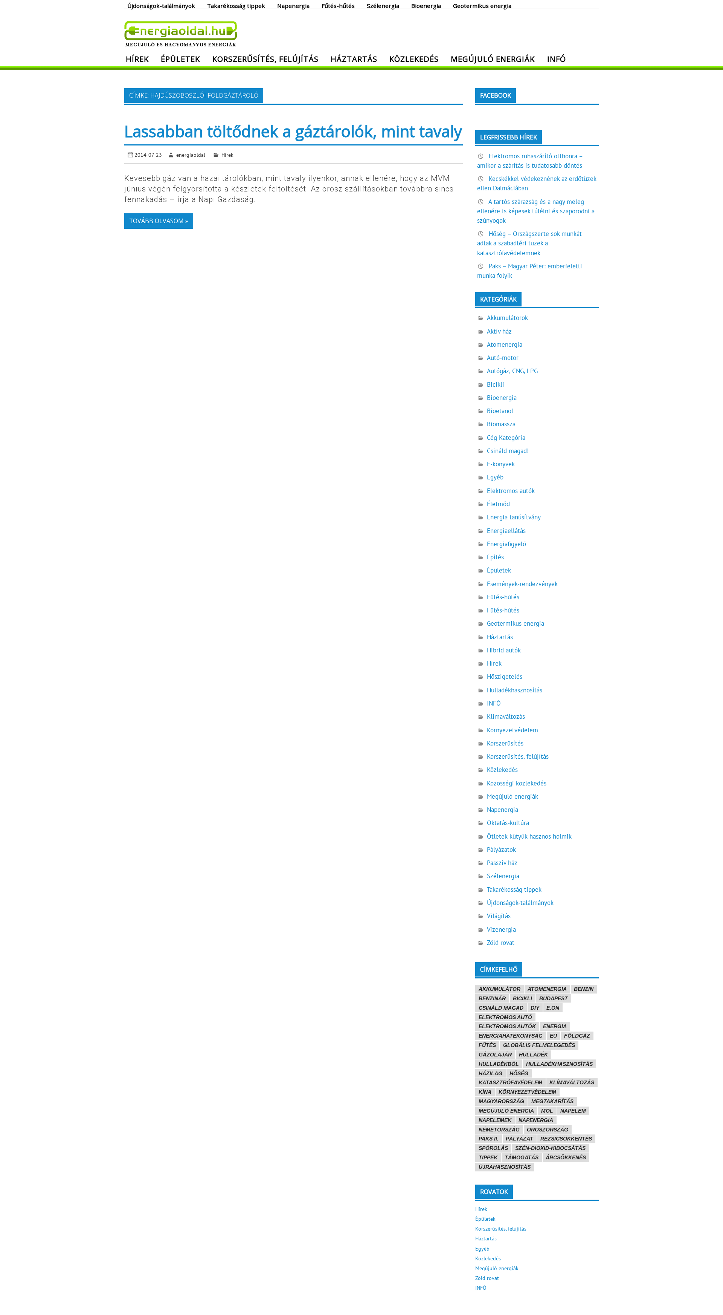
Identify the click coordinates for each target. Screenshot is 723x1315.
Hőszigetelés (504, 676)
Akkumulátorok (507, 318)
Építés (495, 557)
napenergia (536, 1120)
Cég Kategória (506, 437)
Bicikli (495, 384)
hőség (518, 1073)
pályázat (519, 1139)
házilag (490, 1073)
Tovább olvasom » (158, 221)
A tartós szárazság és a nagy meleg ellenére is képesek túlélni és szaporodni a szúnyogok (536, 211)
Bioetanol (500, 411)
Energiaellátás (506, 531)
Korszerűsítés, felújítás (265, 59)
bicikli (522, 998)
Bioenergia (426, 5)
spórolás (493, 1148)
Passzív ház (502, 863)
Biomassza (501, 424)
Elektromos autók (511, 491)
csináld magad (501, 1008)
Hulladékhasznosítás (514, 690)
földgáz (577, 1036)
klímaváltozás (571, 1082)
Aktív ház (499, 331)
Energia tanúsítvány (514, 517)
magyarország (501, 1101)
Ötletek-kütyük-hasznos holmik (529, 836)
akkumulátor (499, 989)
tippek (488, 1157)
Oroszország (547, 1130)
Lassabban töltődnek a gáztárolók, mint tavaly (293, 131)
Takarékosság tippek (236, 5)
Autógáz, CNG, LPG (512, 371)
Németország (499, 1130)
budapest (553, 998)
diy (535, 1008)
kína (485, 1092)
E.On (552, 1008)
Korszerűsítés (505, 743)
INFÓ (556, 59)
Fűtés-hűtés (338, 5)
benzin (583, 989)
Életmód (498, 504)
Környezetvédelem (512, 730)
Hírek (137, 59)
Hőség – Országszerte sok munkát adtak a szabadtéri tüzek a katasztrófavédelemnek (529, 243)
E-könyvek (501, 464)
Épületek (180, 59)
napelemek (495, 1120)
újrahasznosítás (505, 1167)
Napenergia (293, 5)
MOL (547, 1111)
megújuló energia (506, 1111)
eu (553, 1036)
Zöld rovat (500, 942)
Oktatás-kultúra (508, 823)
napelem (573, 1111)
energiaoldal (190, 154)
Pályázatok (501, 849)
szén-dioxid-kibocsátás (550, 1148)
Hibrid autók (504, 650)
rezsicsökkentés (566, 1139)
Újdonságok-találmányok (161, 5)
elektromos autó (505, 1017)
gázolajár (495, 1055)
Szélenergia (383, 5)
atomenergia (547, 989)
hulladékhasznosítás (559, 1064)
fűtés (487, 1045)
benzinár (492, 998)
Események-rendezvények (522, 584)
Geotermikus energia (482, 5)
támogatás (521, 1157)
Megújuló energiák (493, 59)
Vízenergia (501, 929)
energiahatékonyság (511, 1036)
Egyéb (495, 477)
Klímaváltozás (506, 716)
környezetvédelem (527, 1092)
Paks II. (489, 1139)
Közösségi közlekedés (516, 783)
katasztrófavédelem (510, 1082)
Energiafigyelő (506, 544)
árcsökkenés (566, 1157)
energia (555, 1026)
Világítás (499, 916)
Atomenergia (504, 344)
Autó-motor (503, 358)
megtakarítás (552, 1101)
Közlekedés (414, 59)
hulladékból (499, 1064)
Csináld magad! (508, 451)
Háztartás (354, 59)
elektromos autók (507, 1026)
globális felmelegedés (539, 1045)
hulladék (533, 1055)
